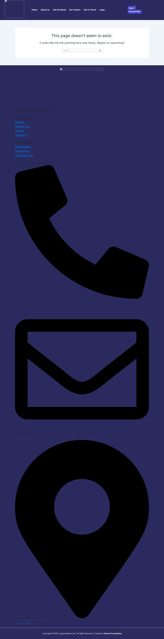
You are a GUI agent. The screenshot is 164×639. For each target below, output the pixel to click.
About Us (22, 127)
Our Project (74, 9)
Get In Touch (90, 9)
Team (19, 131)
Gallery (21, 135)
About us (45, 9)
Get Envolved (59, 9)
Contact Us (24, 156)
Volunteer (23, 147)
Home (34, 9)
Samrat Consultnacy (113, 633)
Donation (22, 151)
